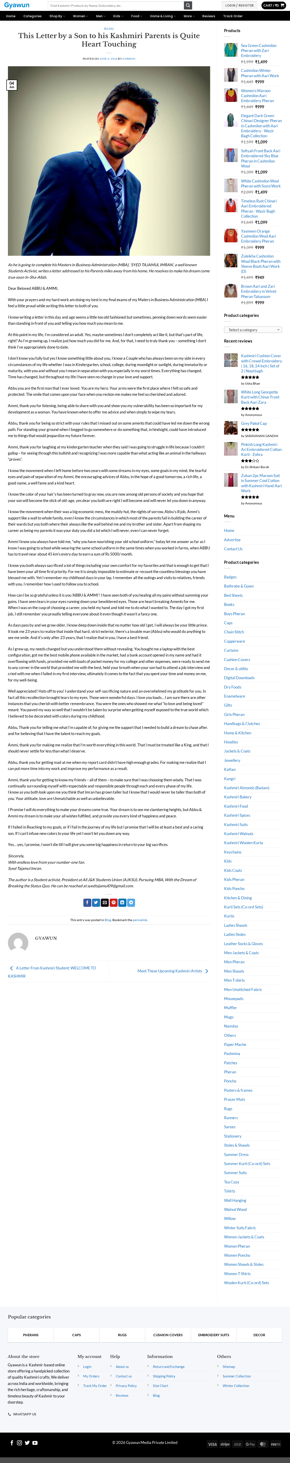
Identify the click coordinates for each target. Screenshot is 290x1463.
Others (230, 1035)
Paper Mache (235, 1044)
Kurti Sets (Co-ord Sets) (243, 907)
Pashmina (232, 1053)
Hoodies (231, 742)
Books (229, 604)
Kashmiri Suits (236, 824)
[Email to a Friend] (105, 903)
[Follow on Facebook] (11, 1443)
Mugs (228, 1017)
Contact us (124, 1376)
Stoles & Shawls (237, 1145)
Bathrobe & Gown (239, 586)
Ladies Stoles (235, 934)
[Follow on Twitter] (27, 1443)
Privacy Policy (126, 1386)
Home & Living (161, 16)
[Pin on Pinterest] (114, 903)
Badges (230, 577)
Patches (230, 1062)
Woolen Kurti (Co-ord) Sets (246, 1282)
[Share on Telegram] (131, 903)
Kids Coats (233, 870)
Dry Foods (232, 687)
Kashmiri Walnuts (238, 833)
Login (87, 1367)
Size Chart (160, 1386)
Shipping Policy (164, 1376)
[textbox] (252, 330)
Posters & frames (238, 1090)
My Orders (91, 1376)
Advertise (232, 539)
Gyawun (129, 58)
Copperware (234, 641)
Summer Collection (237, 1376)
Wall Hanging (235, 1200)
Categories (32, 16)
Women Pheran (237, 1246)
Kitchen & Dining (238, 897)
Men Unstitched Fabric (243, 989)
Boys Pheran (234, 613)
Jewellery (232, 760)
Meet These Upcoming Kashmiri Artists (170, 971)
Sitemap (229, 1367)
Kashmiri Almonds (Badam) (246, 787)
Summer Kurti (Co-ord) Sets (247, 1163)
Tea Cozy (231, 1182)
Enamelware (234, 696)
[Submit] (188, 5)
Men (99, 16)
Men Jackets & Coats (241, 952)
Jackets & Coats (237, 751)
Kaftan (230, 769)
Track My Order (95, 1386)
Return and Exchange (169, 1367)
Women (79, 16)
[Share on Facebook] (87, 903)
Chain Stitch (234, 631)
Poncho (230, 1081)
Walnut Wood (235, 1209)
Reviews (208, 16)
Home (10, 16)
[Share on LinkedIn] (122, 903)
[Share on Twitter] (96, 903)
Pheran (230, 1072)
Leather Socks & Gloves (243, 943)
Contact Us (233, 548)
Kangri (229, 778)
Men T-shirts (234, 980)
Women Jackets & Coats (244, 1236)
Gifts (228, 705)
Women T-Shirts (237, 1273)
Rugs (228, 1108)
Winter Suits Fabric (240, 1227)
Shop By (55, 16)
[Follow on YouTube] (35, 1443)
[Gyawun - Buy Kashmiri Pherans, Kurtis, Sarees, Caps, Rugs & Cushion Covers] (22, 5)
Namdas (231, 1026)
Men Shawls (234, 971)
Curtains (231, 650)
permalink (140, 920)
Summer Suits (235, 1172)
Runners (231, 1117)
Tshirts (229, 1191)
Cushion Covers (237, 659)
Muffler (230, 1007)
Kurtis (229, 916)
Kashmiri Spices (237, 815)
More (188, 16)
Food (135, 16)
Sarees (229, 1126)
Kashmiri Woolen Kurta (243, 842)
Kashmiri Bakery (238, 796)
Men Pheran (234, 961)
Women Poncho (237, 1255)
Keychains (232, 852)
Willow (230, 1218)
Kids (116, 16)
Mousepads (233, 998)
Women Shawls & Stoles (243, 1264)
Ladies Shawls (235, 925)
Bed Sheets (233, 595)
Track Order (233, 16)
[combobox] (253, 330)
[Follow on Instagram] (19, 1443)
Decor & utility (236, 668)
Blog (109, 28)
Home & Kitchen (237, 732)
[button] (273, 6)
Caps (228, 622)
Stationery (233, 1136)
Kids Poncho (234, 888)
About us (122, 1367)
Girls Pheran (234, 714)
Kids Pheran (234, 879)
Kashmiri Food (236, 806)
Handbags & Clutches (242, 723)
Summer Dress (236, 1154)
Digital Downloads (239, 677)
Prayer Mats (234, 1099)
